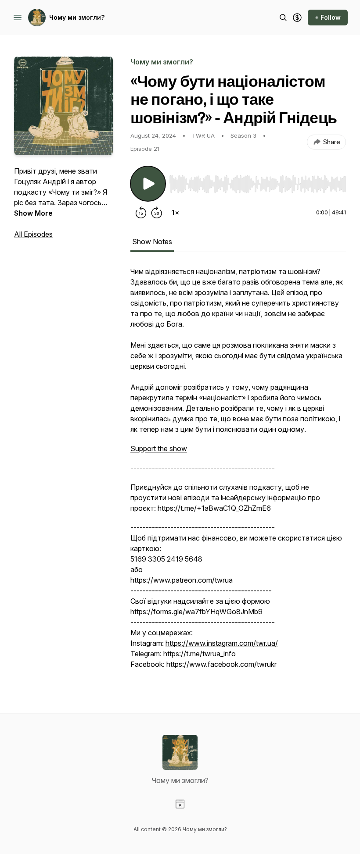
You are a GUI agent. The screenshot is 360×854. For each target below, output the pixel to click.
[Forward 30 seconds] (157, 212)
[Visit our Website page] (180, 804)
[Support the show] (297, 17)
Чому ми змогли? (76, 17)
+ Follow (328, 17)
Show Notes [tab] (152, 241)
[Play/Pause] (148, 183)
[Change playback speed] (175, 212)
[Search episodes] (283, 17)
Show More (33, 213)
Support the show (158, 448)
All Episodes (33, 234)
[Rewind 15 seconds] (141, 212)
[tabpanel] (238, 472)
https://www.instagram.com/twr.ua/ (222, 643)
